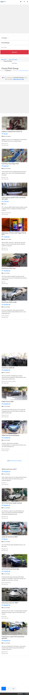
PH (3, 1)
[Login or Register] (27, 1)
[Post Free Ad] (24, 1)
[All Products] (21, 1)
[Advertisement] (14, 19)
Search (15, 52)
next (13, 688)
